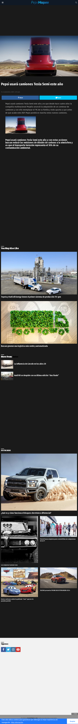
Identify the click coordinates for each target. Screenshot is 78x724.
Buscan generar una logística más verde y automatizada (24, 346)
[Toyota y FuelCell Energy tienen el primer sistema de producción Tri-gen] (39, 273)
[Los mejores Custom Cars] (19, 539)
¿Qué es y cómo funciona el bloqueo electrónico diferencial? (26, 513)
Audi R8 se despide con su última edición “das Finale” (36, 375)
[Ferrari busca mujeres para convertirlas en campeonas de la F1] (58, 526)
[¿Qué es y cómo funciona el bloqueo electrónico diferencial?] (39, 482)
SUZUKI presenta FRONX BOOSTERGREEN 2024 (55, 590)
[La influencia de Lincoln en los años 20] (7, 364)
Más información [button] (17, 722)
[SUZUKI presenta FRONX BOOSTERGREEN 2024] (58, 577)
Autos (15, 356)
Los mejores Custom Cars (9, 565)
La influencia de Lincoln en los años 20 (30, 364)
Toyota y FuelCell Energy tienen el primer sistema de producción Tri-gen (31, 297)
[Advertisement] (39, 20)
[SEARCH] (76, 2)
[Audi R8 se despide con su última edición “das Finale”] (7, 376)
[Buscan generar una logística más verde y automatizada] (39, 322)
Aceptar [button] (72, 721)
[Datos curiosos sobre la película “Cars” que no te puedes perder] (19, 582)
